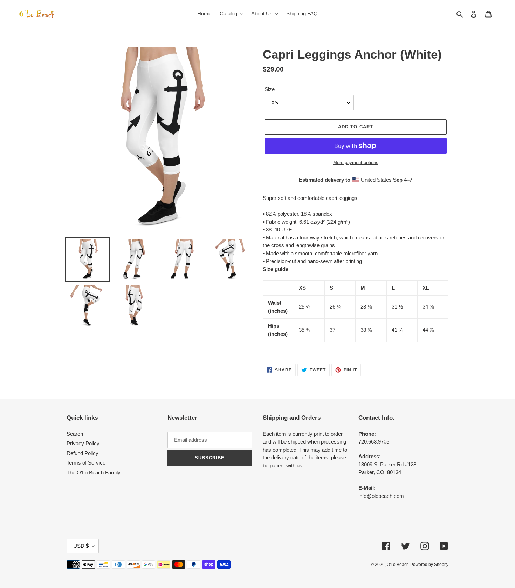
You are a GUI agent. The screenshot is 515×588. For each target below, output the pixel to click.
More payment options (355, 162)
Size (270, 89)
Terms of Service (86, 463)
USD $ (81, 546)
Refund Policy (82, 453)
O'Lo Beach (398, 564)
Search (75, 434)
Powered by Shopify (429, 564)
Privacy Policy (83, 443)
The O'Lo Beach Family (94, 472)
